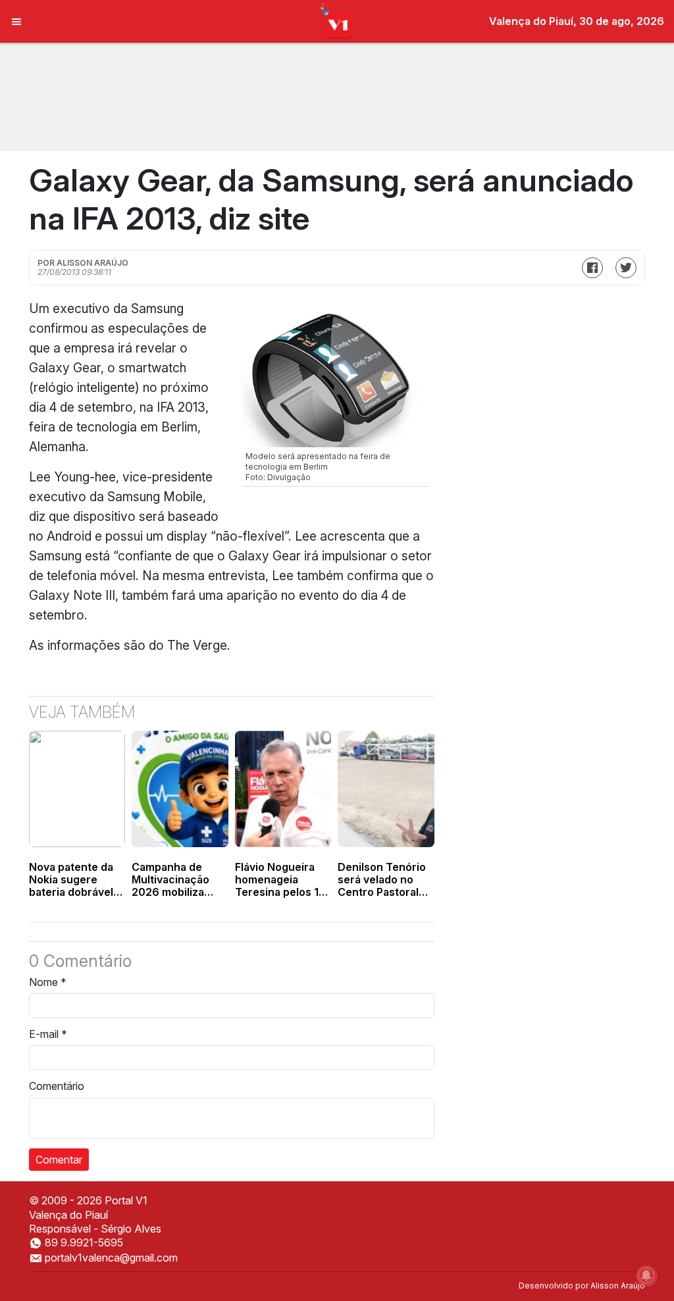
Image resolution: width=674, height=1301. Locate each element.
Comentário (56, 1086)
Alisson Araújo (617, 1285)
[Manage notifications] (646, 1275)
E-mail (48, 1034)
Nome (47, 982)
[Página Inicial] (337, 20)
